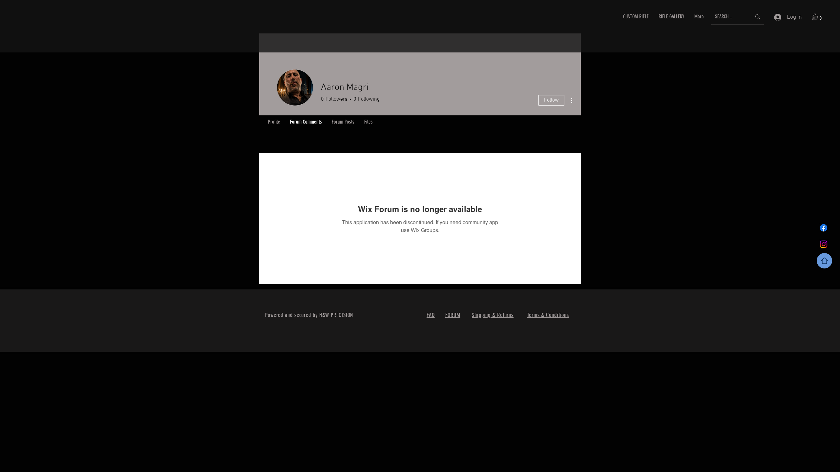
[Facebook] (824, 228)
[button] (818, 16)
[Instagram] (824, 244)
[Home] (824, 260)
